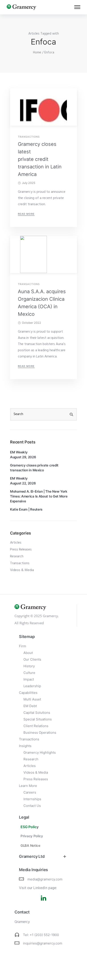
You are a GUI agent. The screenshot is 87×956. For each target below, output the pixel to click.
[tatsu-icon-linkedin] (43, 898)
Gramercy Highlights (39, 752)
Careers (29, 792)
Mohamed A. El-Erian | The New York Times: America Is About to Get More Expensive (39, 496)
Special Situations (37, 719)
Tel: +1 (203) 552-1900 (41, 935)
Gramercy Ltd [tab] (32, 856)
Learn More (28, 786)
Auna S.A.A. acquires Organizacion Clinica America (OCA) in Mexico (42, 303)
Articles (15, 542)
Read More (26, 213)
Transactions (29, 137)
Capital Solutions (36, 712)
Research (16, 556)
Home (37, 52)
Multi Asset (32, 699)
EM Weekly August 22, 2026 (23, 480)
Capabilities (28, 693)
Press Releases (21, 549)
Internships (32, 799)
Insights (25, 746)
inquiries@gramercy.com (42, 943)
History (29, 666)
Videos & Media (22, 570)
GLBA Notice (30, 845)
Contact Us (32, 806)
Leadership (32, 686)
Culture (29, 673)
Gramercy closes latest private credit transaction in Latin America (40, 159)
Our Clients (32, 659)
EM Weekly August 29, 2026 (23, 454)
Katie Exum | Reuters (26, 509)
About (28, 653)
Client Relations (35, 726)
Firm (22, 646)
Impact (28, 679)
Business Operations (39, 732)
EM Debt (30, 706)
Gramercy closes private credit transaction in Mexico (34, 467)
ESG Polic (29, 827)
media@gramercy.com (44, 879)
